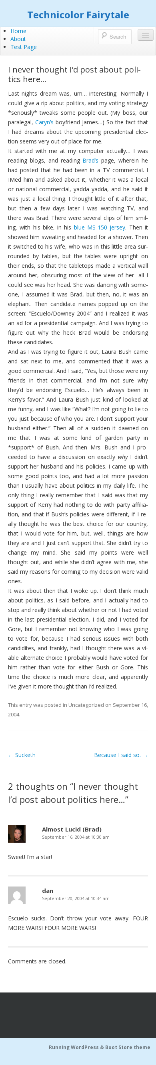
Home (18, 31)
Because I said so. (121, 755)
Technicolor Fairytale (78, 14)
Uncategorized (86, 704)
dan (47, 890)
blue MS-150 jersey (100, 227)
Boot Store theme (127, 1047)
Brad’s (90, 160)
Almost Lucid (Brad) (72, 829)
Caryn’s (44, 122)
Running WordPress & (77, 1047)
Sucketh (22, 755)
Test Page (23, 47)
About (18, 39)
